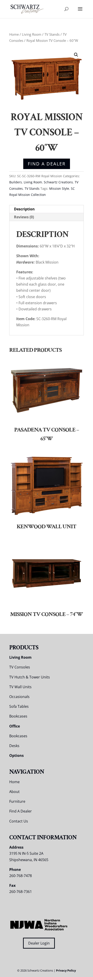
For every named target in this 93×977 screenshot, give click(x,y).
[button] (76, 55)
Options (16, 755)
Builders (15, 182)
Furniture (17, 801)
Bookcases (18, 716)
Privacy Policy (66, 970)
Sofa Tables (19, 706)
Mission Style (59, 188)
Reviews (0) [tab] (24, 216)
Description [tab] (24, 209)
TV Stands (52, 34)
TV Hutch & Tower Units (29, 677)
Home (14, 34)
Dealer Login (39, 943)
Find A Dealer (46, 164)
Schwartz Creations (58, 182)
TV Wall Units (20, 686)
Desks (14, 745)
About (14, 791)
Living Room (31, 34)
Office (14, 726)
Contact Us (18, 821)
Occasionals (19, 696)
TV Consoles (19, 667)
